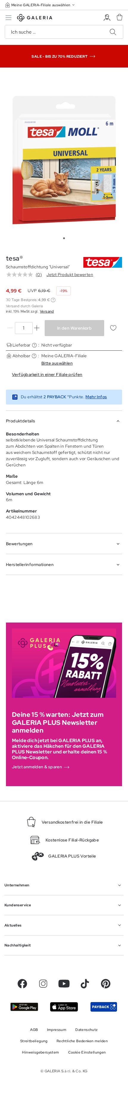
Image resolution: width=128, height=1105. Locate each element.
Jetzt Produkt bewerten (69, 274)
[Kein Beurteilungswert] (21, 274)
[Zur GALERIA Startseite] (34, 18)
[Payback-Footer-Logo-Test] (104, 1006)
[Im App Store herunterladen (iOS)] (64, 1006)
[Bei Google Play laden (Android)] (24, 1007)
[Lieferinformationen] (34, 345)
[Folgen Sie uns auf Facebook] (22, 984)
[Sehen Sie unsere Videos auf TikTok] (85, 984)
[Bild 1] (64, 238)
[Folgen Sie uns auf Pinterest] (106, 984)
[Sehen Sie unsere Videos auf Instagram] (43, 984)
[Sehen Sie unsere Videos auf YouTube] (64, 984)
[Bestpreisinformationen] (53, 300)
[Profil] (107, 18)
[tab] (64, 159)
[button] (40, 5)
